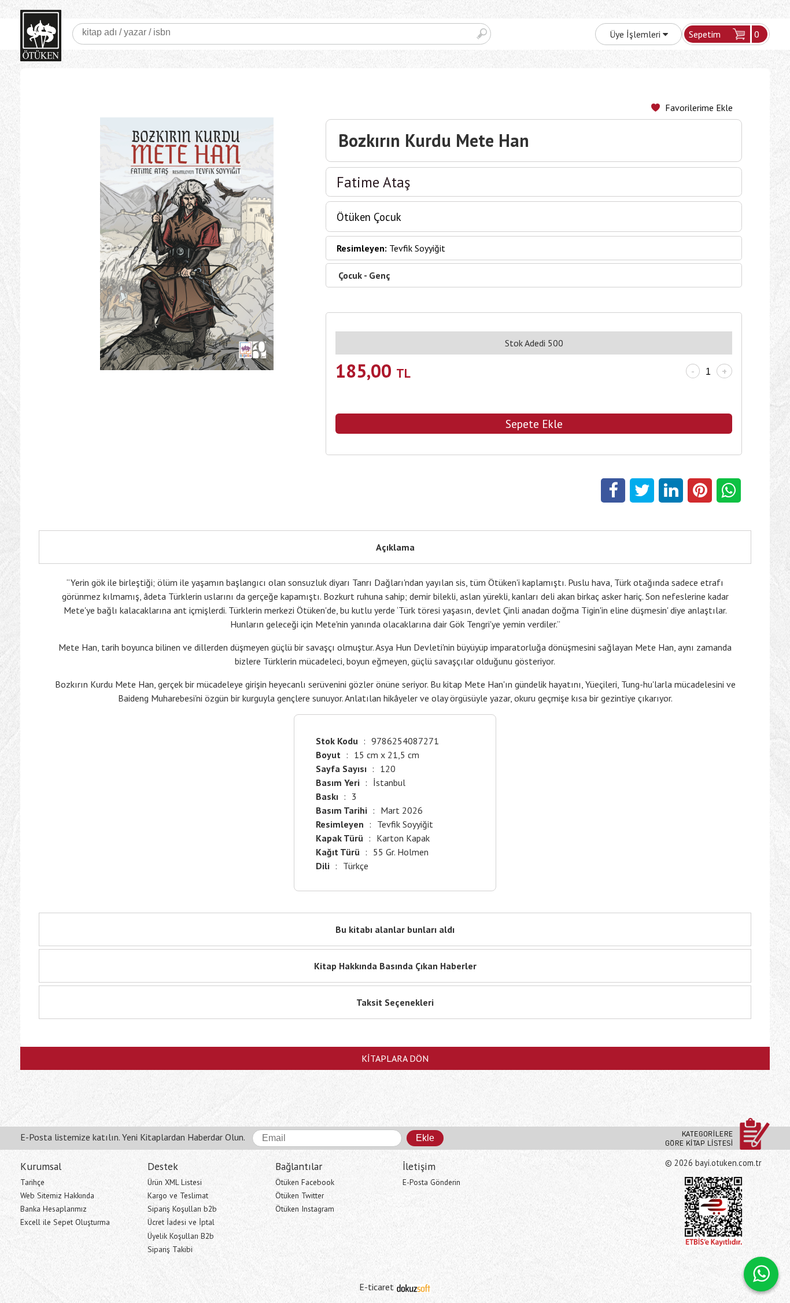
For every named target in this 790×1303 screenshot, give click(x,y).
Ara (481, 34)
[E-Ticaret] (413, 1287)
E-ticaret (376, 1287)
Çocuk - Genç (364, 275)
